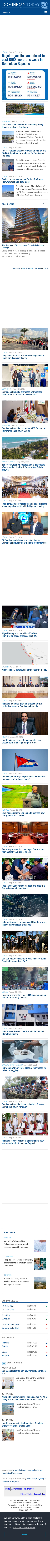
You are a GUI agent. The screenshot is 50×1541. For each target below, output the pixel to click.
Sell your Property (41, 268)
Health (5, 737)
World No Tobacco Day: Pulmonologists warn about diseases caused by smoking (16, 1244)
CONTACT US (29, 1489)
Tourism (6, 121)
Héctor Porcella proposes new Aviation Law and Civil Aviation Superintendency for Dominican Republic (24, 153)
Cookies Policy (39, 1494)
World (5, 667)
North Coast (8, 462)
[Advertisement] (25, 28)
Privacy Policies (26, 1494)
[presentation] (44, 203)
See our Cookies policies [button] (24, 1528)
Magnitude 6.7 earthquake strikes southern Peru (24, 670)
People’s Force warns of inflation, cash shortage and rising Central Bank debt (18, 1262)
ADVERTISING (16, 1489)
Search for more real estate (23, 268)
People (5, 810)
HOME (7, 1489)
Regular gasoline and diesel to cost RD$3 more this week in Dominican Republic (23, 60)
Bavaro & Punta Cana (12, 1065)
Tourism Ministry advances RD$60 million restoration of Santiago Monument (16, 1281)
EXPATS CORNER (14, 1363)
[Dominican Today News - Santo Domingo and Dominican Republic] (25, 4)
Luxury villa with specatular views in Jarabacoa (22, 245)
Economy (6, 389)
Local (5, 52)
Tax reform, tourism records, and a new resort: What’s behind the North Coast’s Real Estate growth (23, 467)
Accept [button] (25, 1534)
